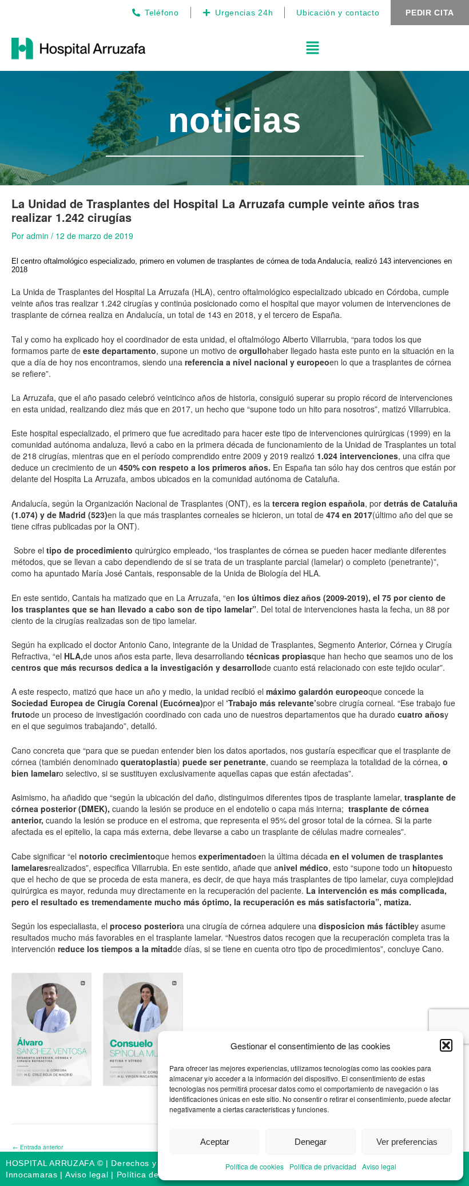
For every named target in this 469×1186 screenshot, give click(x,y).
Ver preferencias (407, 1142)
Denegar (311, 1142)
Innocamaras (32, 1174)
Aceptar (214, 1142)
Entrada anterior (38, 1147)
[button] (446, 1045)
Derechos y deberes (151, 1163)
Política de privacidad (322, 1166)
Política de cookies (254, 1166)
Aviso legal (379, 1166)
